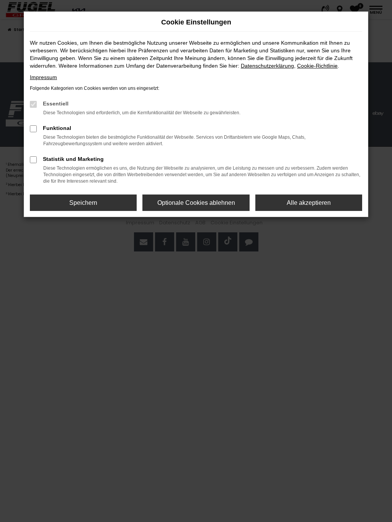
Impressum (43, 77)
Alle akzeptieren (309, 202)
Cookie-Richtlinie (317, 66)
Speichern (83, 202)
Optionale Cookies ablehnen (196, 202)
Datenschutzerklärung (267, 66)
